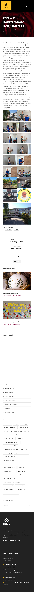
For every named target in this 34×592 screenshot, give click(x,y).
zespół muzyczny (11, 493)
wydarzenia (8, 485)
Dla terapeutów (9, 396)
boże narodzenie (10, 427)
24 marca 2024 (7, 324)
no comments (9, 32)
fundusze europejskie (11, 442)
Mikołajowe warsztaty (10, 293)
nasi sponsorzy (10, 464)
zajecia (20, 485)
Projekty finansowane (11, 404)
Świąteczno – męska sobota (12, 322)
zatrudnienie (9, 489)
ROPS (21, 467)
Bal (16, 424)
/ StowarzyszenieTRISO (13, 540)
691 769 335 (13, 567)
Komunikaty (8, 400)
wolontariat (9, 478)
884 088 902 (12, 564)
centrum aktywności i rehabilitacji (16, 431)
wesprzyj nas (9, 471)
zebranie (21, 489)
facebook (9, 438)
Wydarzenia (8, 412)
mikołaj (8, 453)
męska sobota (9, 456)
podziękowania (9, 467)
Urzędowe (7, 408)
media (24, 449)
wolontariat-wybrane (12, 482)
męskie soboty (9, 460)
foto (21, 438)
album (7, 424)
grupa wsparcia (10, 445)
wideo (21, 471)
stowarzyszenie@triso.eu (12, 570)
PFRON (23, 464)
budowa (16, 261)
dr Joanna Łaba (21, 30)
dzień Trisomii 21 (10, 435)
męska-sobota (21, 453)
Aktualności (8, 388)
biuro (24, 424)
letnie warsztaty (11, 449)
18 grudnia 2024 (7, 295)
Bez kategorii (8, 392)
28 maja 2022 (8, 30)
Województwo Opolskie (12, 475)
